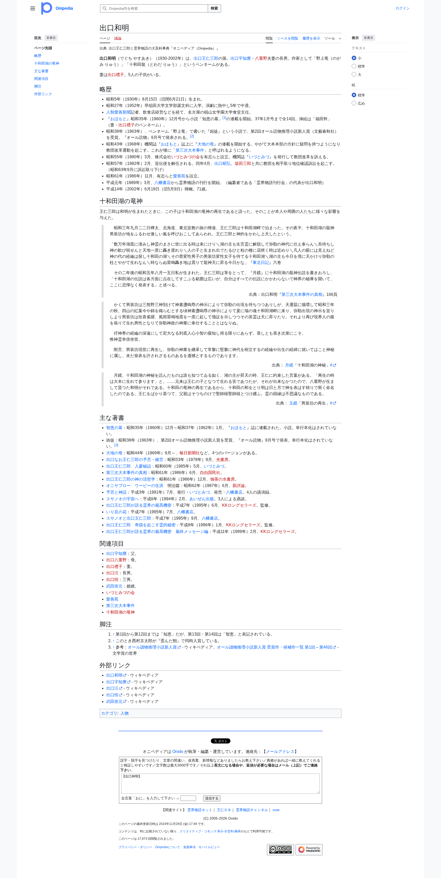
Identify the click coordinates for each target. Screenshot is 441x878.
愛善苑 (179, 176)
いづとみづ (259, 157)
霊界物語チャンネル (252, 810)
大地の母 (206, 144)
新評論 (238, 485)
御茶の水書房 (222, 479)
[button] (33, 8)
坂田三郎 (243, 163)
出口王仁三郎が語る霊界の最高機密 (139, 505)
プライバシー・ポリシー (135, 847)
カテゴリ (109, 713)
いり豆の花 (116, 512)
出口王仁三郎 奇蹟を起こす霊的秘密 (141, 525)
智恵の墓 (114, 427)
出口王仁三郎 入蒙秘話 (128, 466)
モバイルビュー (209, 847)
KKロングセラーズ (239, 505)
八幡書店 (162, 182)
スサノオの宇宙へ (122, 499)
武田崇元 (114, 586)
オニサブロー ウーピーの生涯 (134, 485)
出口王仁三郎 (206, 58)
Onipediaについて (167, 847)
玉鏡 (293, 403)
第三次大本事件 (190, 150)
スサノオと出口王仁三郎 (128, 518)
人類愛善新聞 (118, 112)
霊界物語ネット (199, 810)
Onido (177, 751)
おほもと (118, 119)
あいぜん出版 (201, 499)
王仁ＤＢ (224, 810)
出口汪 (112, 573)
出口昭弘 (222, 163)
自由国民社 (210, 472)
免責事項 (189, 847)
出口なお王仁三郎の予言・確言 (134, 459)
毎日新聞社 (189, 453)
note (276, 810)
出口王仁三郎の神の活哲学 (130, 479)
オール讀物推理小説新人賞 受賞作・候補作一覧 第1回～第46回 (274, 647)
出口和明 (114, 675)
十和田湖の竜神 (120, 612)
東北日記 (261, 262)
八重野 (261, 58)
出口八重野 (116, 560)
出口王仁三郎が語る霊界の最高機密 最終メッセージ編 (157, 531)
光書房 (222, 459)
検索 (214, 8)
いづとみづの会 (185, 157)
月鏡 (289, 365)
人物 (124, 713)
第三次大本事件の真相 (301, 294)
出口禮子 (116, 74)
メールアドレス (280, 751)
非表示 (51, 38)
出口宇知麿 (240, 58)
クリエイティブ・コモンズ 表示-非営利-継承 (210, 831)
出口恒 (112, 579)
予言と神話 (116, 492)
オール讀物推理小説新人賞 (152, 647)
